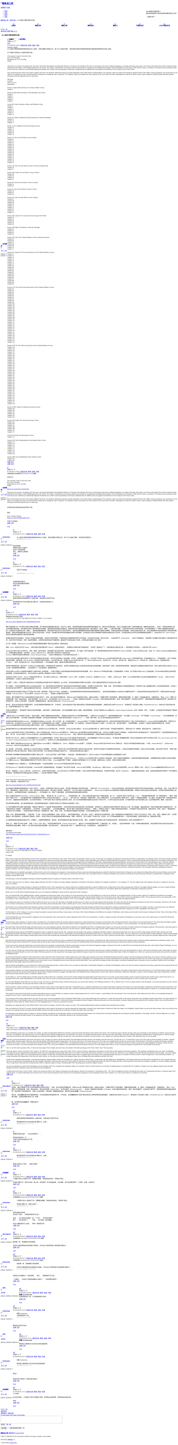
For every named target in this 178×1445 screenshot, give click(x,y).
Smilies (22, 1415)
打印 (8, 43)
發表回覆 (3, 1428)
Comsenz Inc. (13, 1442)
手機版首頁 (140, 25)
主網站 (13, 25)
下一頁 (5, 29)
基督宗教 (13, 20)
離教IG (115, 25)
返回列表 (4, 31)
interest (16, 47)
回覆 (8, 31)
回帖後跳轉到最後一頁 (17, 1428)
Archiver (18, 1433)
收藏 (8, 462)
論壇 (5, 11)
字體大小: (10, 41)
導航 (5, 17)
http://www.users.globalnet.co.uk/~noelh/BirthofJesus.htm (23, 621)
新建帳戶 (4, 7)
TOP (8, 526)
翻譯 (29, 45)
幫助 (5, 15)
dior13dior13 (7, 1086)
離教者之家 (4, 20)
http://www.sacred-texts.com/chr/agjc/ (18, 489)
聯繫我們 (12, 1433)
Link (11, 1415)
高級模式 (4, 1413)
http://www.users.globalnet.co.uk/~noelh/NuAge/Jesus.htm (23, 785)
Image (7, 1415)
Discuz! (10, 1439)
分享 (12, 462)
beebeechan (6, 537)
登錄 (8, 7)
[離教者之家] (7, 3)
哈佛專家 (6, 592)
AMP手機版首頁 (164, 25)
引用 (12, 464)
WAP (22, 1433)
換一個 (8, 1424)
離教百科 (38, 25)
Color (3, 1415)
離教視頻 (91, 25)
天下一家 (4, 250)
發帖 (11, 31)
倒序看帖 (22, 39)
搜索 (5, 13)
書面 (33, 45)
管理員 (3, 1292)
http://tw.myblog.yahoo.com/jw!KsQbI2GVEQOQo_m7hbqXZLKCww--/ (28, 834)
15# (23, 1294)
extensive (10, 47)
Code (18, 1415)
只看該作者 (23, 45)
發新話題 (11, 1413)
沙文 (4, 1287)
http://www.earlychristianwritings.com (18, 518)
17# (23, 1340)
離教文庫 (64, 25)
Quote (15, 1415)
